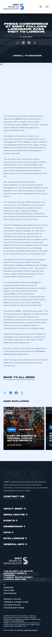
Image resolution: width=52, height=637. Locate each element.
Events (9, 521)
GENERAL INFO (14, 544)
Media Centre (14, 515)
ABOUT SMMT (13, 509)
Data (7, 533)
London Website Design (27, 630)
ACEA (18, 119)
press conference (26, 265)
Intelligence (13, 538)
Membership (13, 527)
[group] (23, 428)
